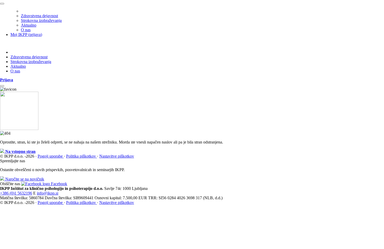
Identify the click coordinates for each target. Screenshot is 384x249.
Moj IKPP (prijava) (26, 34)
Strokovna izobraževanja (41, 20)
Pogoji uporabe (51, 156)
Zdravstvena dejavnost (39, 16)
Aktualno (28, 25)
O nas (26, 30)
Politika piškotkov (81, 156)
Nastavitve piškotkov (116, 156)
